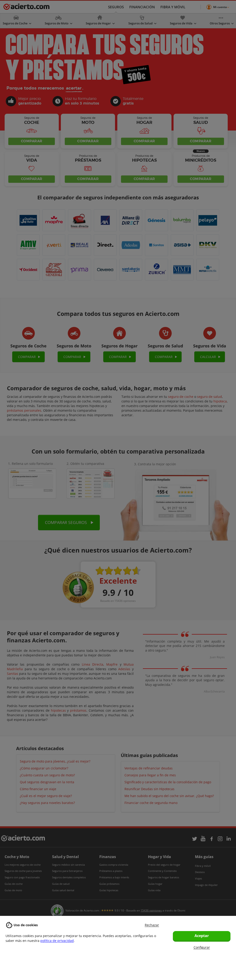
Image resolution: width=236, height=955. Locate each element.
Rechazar (152, 925)
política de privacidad (57, 940)
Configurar (202, 947)
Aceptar (202, 935)
